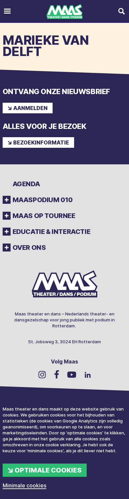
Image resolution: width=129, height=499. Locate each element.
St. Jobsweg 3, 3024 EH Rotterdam (64, 341)
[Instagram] (42, 374)
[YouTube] (71, 374)
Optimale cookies (48, 470)
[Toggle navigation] (7, 11)
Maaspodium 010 (43, 200)
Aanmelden (30, 108)
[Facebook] (56, 374)
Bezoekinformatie (41, 142)
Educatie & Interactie (52, 232)
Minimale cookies (24, 485)
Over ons (29, 247)
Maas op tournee (44, 216)
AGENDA (26, 184)
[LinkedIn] (88, 374)
